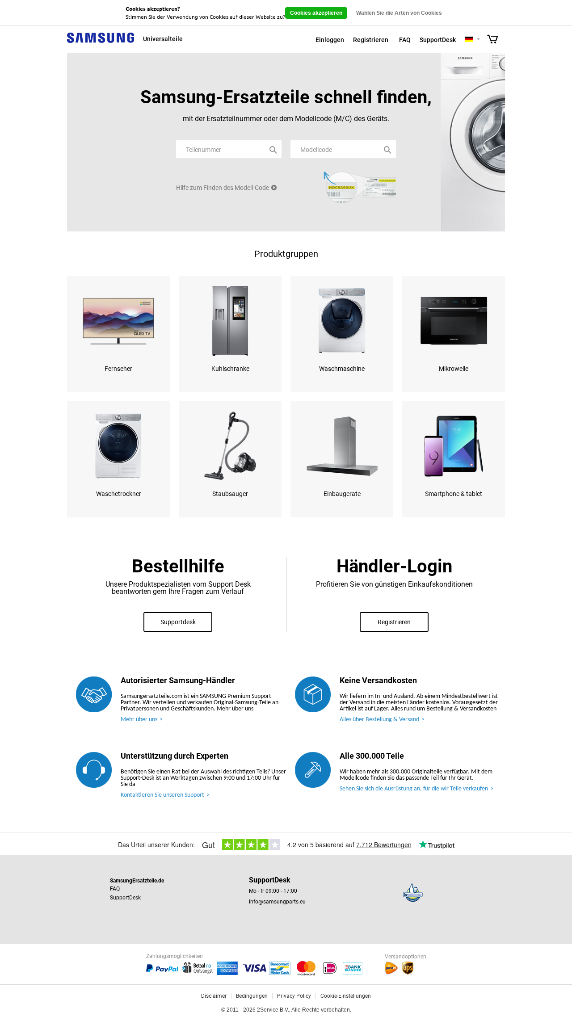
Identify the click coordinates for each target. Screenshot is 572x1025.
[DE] (469, 40)
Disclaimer (214, 996)
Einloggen (329, 39)
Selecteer (478, 40)
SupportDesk (438, 39)
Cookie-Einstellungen (345, 996)
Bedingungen (252, 996)
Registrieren (370, 39)
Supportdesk (178, 622)
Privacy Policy (294, 996)
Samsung (100, 43)
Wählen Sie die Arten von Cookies (399, 13)
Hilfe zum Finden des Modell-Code (222, 187)
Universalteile (163, 38)
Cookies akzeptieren (316, 13)
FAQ (405, 39)
